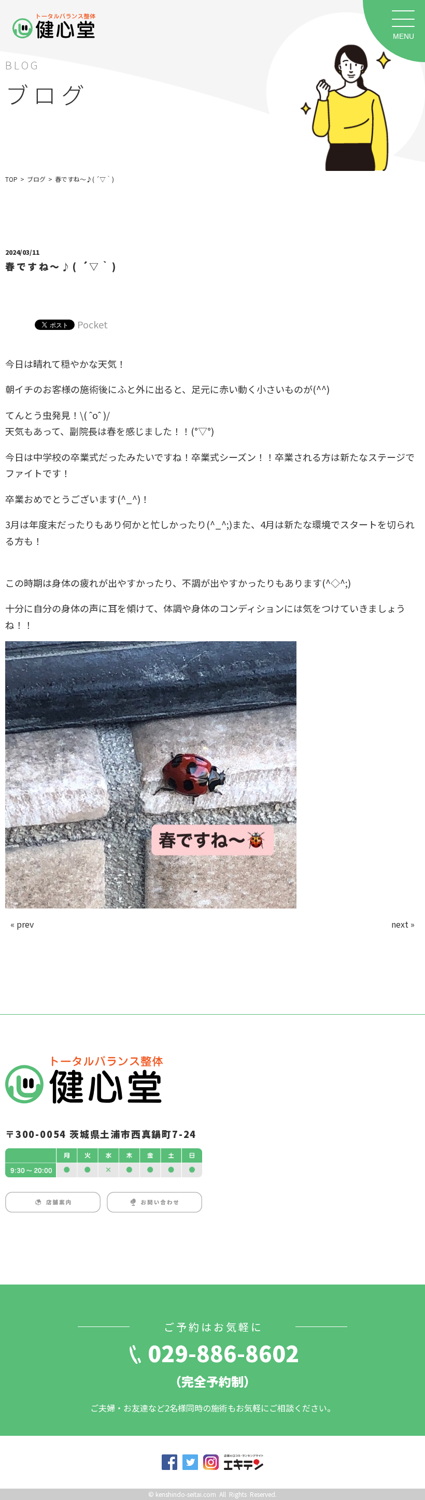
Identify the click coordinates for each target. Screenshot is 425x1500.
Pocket (92, 324)
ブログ (36, 179)
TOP (11, 179)
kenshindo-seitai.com (185, 1494)
